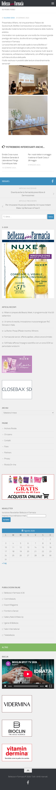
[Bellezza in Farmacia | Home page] (16, 3)
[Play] (5, 686)
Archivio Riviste (10, 428)
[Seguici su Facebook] (52, 181)
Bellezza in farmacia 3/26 (14, 593)
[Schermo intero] (50, 686)
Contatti (7, 440)
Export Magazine (11, 605)
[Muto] (46, 686)
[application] (28, 674)
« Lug (4, 563)
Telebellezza (9, 635)
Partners (7, 452)
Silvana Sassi (9, 18)
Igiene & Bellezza (11, 623)
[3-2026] (28, 297)
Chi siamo (8, 434)
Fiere (6, 446)
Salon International (11, 629)
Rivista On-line (10, 464)
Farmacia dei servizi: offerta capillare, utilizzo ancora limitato (28, 337)
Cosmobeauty (10, 599)
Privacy (7, 458)
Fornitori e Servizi (11, 611)
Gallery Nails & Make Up (13, 617)
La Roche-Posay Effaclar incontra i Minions (21, 331)
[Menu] (52, 3)
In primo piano (8, 10)
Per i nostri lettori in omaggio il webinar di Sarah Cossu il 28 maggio (39, 157)
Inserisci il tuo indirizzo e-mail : (14, 516)
